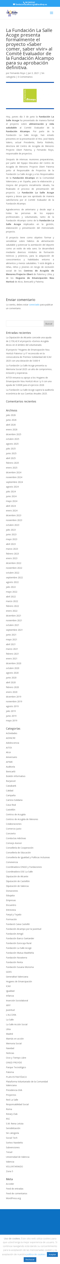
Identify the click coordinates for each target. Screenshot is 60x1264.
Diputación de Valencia (17, 886)
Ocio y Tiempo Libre (16, 1057)
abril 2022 (11, 596)
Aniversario (11, 757)
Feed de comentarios (16, 1193)
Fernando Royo (17, 73)
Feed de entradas (14, 1188)
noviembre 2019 (14, 701)
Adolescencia (12, 742)
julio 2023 (11, 529)
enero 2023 (11, 558)
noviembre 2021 (14, 620)
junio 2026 (11, 419)
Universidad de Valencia (17, 1156)
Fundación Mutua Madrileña (20, 952)
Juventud (10, 1009)
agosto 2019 (12, 706)
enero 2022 (11, 610)
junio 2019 (11, 715)
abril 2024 (11, 505)
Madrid (9, 1033)
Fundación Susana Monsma (20, 967)
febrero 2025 (12, 462)
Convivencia (12, 862)
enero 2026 (11, 429)
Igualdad (10, 990)
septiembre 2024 (14, 482)
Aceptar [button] (52, 1254)
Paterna (10, 1072)
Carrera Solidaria (14, 800)
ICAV (8, 986)
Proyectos (11, 1094)
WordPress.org (13, 1198)
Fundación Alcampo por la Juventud (23, 928)
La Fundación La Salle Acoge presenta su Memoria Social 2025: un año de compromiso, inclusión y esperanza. (29, 369)
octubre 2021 (12, 625)
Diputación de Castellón (18, 881)
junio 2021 (11, 634)
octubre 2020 (12, 668)
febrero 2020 (12, 687)
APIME (9, 761)
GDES (9, 971)
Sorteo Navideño (14, 1142)
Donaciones (12, 890)
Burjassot (11, 780)
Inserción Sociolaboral (17, 1000)
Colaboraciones (14, 823)
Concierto (11, 833)
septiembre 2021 (14, 629)
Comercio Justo (13, 828)
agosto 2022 (12, 582)
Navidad (10, 1048)
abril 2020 (11, 682)
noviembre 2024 (14, 477)
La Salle (10, 1019)
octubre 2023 (12, 524)
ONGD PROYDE (14, 1062)
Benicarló (10, 771)
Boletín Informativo (15, 776)
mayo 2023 (11, 539)
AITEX (9, 747)
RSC (8, 1118)
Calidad (9, 790)
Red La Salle (12, 1099)
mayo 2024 (11, 501)
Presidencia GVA (14, 1090)
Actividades (11, 733)
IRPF (8, 1005)
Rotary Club (12, 1113)
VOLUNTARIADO (14, 1166)
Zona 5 (9, 1171)
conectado (34, 304)
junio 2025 (11, 453)
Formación (11, 919)
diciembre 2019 (13, 696)
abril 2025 (11, 458)
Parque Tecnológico (16, 1067)
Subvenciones (13, 1147)
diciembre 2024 (13, 472)
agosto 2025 (12, 443)
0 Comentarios (25, 76)
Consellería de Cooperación (19, 847)
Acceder (10, 1183)
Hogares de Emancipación (19, 981)
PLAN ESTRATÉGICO (16, 1076)
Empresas (11, 900)
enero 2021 (11, 658)
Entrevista (11, 909)
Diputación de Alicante (17, 876)
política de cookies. (36, 1254)
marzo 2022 (12, 601)
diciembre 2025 (13, 434)
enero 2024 (11, 510)
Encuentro (11, 905)
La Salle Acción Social (16, 1024)
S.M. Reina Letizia (14, 1123)
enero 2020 (11, 691)
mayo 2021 (11, 639)
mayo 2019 (11, 720)
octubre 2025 (12, 438)
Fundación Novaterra (16, 957)
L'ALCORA (11, 1014)
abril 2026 (11, 424)
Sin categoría (12, 1133)
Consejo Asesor (14, 843)
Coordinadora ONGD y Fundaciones (24, 866)
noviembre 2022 (14, 567)
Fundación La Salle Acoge (19, 947)
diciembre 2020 (13, 663)
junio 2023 (11, 534)
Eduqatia (10, 895)
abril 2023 (11, 544)
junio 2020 (11, 677)
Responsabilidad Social (17, 1104)
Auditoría (10, 766)
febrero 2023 (12, 553)
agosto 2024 (12, 486)
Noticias (10, 1053)
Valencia (10, 1161)
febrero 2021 (12, 653)
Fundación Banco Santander (20, 938)
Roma (9, 1109)
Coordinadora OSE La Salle (19, 871)
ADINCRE (10, 738)
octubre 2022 (12, 572)
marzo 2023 (12, 548)
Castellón (10, 809)
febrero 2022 (12, 605)
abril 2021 (11, 644)
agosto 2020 (12, 672)
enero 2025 (11, 467)
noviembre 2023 (14, 520)
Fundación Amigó (14, 933)
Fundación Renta (14, 962)
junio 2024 (11, 496)
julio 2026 (11, 415)
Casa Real (11, 804)
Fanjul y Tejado (13, 914)
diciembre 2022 (13, 563)
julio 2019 (11, 711)
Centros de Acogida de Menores (22, 819)
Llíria (8, 1029)
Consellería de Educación (18, 852)
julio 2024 (11, 491)
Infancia (10, 995)
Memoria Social (14, 1043)
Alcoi (8, 752)
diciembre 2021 (13, 615)
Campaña (11, 795)
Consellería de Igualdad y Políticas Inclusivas (28, 857)
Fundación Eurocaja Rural (18, 943)
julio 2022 (11, 586)
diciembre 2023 (13, 515)
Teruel (9, 1152)
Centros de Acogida (16, 814)
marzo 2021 (12, 648)
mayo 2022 (11, 591)
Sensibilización (13, 1128)
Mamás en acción (15, 1038)
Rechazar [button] (30, 1259)
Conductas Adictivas (16, 838)
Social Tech (11, 1137)
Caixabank (11, 785)
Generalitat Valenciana (17, 976)
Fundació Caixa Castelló (18, 924)
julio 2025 (11, 448)
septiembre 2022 (14, 577)
